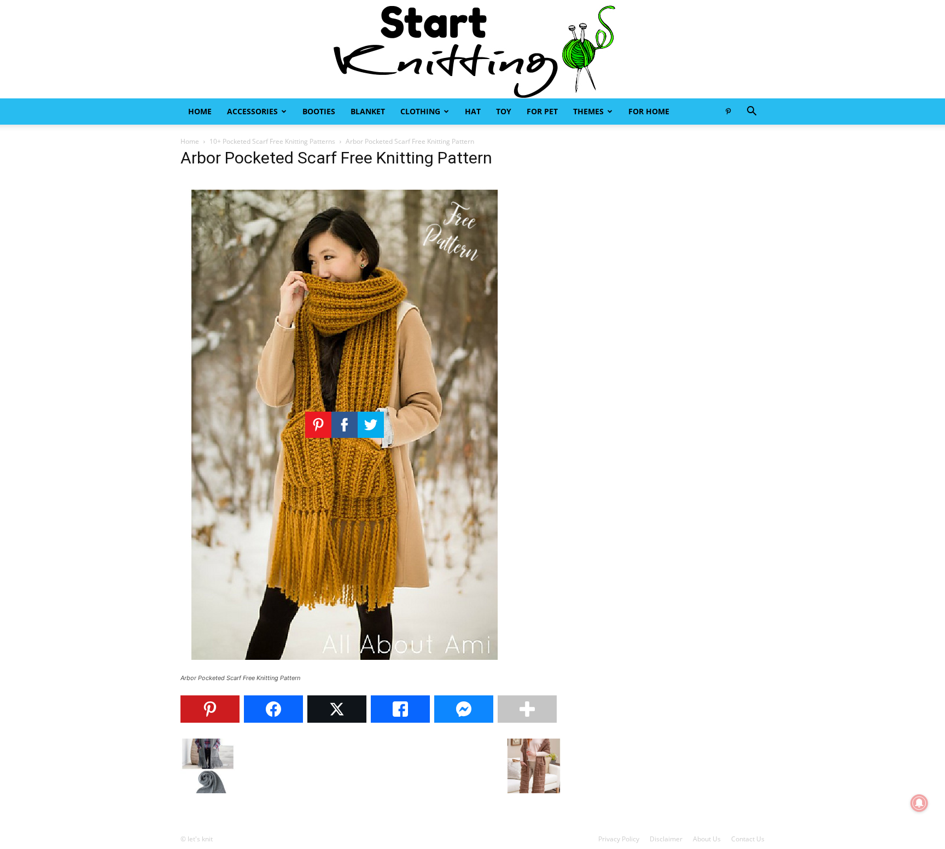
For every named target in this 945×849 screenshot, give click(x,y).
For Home (648, 111)
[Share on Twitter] (336, 709)
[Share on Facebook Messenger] (463, 709)
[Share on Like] (400, 709)
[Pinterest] (728, 111)
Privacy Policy (618, 839)
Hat (473, 111)
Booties (318, 111)
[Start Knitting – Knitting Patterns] (472, 49)
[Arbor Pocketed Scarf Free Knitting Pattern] (344, 667)
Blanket (368, 111)
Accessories (252, 111)
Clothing (420, 111)
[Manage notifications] (919, 803)
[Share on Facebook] (273, 709)
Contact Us (748, 839)
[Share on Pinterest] (210, 709)
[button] (751, 112)
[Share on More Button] (527, 709)
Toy (503, 111)
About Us (707, 839)
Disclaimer (666, 839)
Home (200, 111)
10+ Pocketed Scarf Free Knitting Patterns (272, 141)
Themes (588, 111)
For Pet (542, 111)
